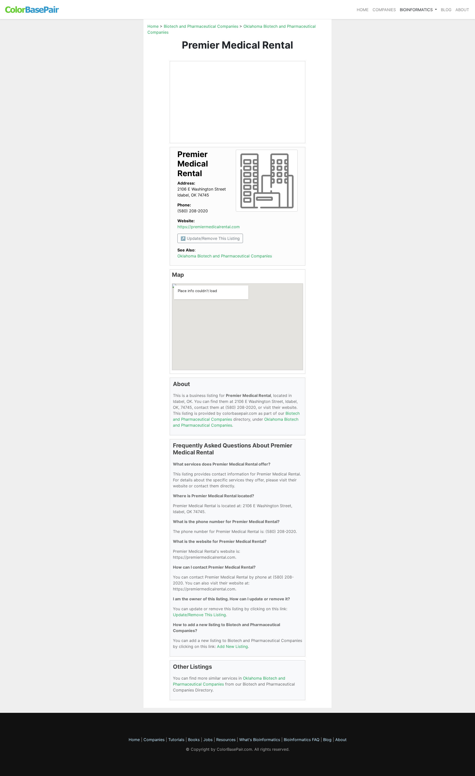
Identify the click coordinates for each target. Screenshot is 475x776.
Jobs (208, 739)
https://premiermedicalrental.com (208, 226)
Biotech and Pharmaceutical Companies (201, 26)
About (462, 9)
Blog (446, 9)
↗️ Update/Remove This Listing (210, 238)
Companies (384, 9)
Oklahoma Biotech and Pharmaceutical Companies (224, 255)
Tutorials (176, 739)
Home (363, 9)
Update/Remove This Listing (199, 614)
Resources (226, 739)
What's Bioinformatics (259, 739)
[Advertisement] (120, 97)
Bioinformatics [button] (417, 9)
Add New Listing (232, 646)
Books (194, 739)
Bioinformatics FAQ (302, 739)
